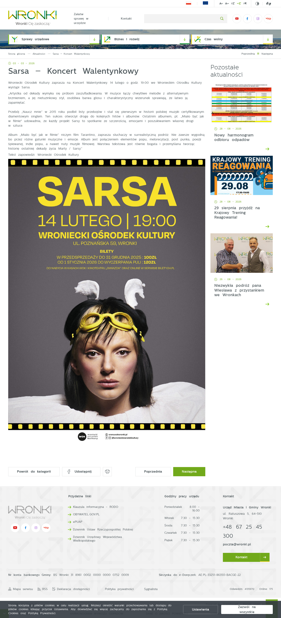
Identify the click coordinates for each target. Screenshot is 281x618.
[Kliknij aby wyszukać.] (222, 18)
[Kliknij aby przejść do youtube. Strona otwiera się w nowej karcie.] (236, 18)
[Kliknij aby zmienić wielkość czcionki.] (221, 4)
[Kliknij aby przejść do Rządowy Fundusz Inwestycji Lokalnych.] (188, 3)
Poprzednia (248, 53)
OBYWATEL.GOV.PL (86, 514)
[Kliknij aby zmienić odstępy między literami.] (227, 4)
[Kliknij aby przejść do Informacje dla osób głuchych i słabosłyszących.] (266, 3)
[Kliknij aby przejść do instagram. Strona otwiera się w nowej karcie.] (257, 18)
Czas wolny (214, 39)
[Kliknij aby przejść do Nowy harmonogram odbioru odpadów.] (241, 102)
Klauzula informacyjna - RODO (95, 506)
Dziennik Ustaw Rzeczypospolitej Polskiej (103, 529)
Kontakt (126, 18)
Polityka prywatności (119, 589)
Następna (267, 53)
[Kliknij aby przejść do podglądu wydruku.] (107, 471)
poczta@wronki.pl (237, 544)
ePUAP (77, 521)
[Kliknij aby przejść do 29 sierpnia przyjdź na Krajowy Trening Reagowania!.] (241, 175)
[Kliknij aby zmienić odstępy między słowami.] (239, 4)
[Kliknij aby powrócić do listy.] (258, 54)
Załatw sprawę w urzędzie (81, 18)
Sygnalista (151, 589)
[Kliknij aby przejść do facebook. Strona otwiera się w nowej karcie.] (247, 18)
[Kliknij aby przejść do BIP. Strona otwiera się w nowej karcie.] (268, 18)
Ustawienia (200, 609)
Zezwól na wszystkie (247, 609)
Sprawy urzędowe (35, 39)
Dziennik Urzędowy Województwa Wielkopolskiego (97, 538)
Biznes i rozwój (126, 39)
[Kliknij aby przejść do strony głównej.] (34, 19)
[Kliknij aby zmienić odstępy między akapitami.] (245, 4)
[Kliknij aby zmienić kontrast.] (257, 4)
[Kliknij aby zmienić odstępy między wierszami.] (232, 4)
